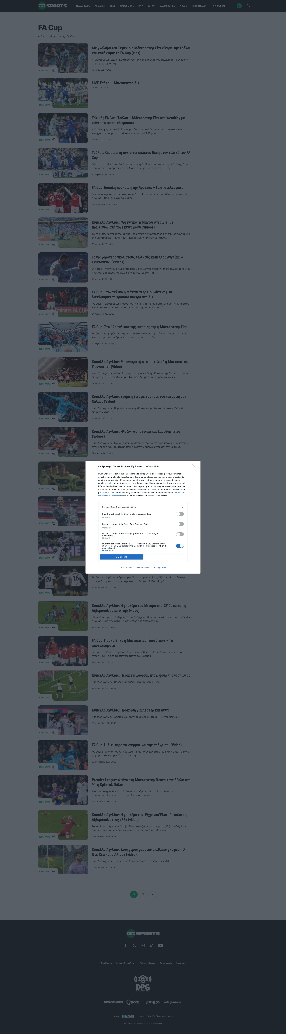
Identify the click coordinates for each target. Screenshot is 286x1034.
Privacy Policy (159, 567)
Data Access (143, 567)
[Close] (194, 467)
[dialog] (143, 517)
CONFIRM (121, 557)
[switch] (180, 514)
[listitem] (143, 507)
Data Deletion (126, 567)
